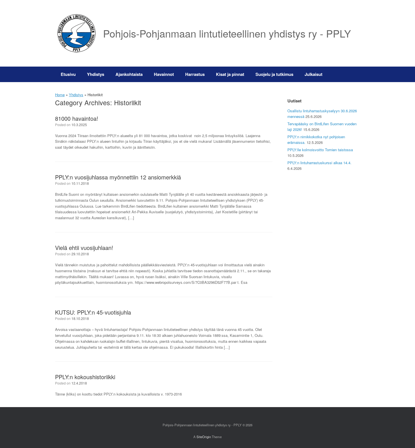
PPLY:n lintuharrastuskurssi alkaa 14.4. (319, 162)
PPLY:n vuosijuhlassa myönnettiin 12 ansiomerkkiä (118, 177)
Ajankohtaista (129, 74)
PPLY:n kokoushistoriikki (85, 377)
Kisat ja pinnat (230, 74)
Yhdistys (95, 74)
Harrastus (195, 74)
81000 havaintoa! (76, 118)
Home (60, 94)
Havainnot (164, 74)
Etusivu (68, 74)
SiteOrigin (203, 436)
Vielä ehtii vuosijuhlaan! (84, 247)
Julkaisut (313, 74)
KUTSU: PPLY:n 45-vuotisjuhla (93, 312)
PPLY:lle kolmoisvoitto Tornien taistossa (320, 149)
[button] (351, 74)
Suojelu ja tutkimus (274, 74)
